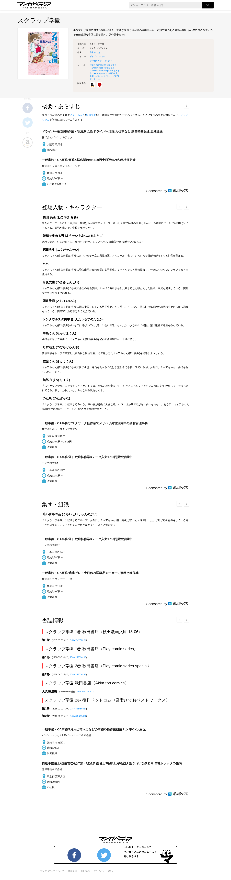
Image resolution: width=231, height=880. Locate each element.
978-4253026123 (78, 674)
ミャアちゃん (77, 115)
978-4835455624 (78, 708)
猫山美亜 (91, 115)
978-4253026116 (78, 657)
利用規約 (85, 871)
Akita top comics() (106, 73)
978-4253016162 (78, 640)
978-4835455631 (78, 716)
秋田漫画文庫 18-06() (103, 65)
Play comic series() (102, 68)
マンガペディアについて (52, 871)
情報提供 (72, 871)
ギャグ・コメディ (98, 56)
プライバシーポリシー (105, 871)
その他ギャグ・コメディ (101, 61)
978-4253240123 (85, 691)
